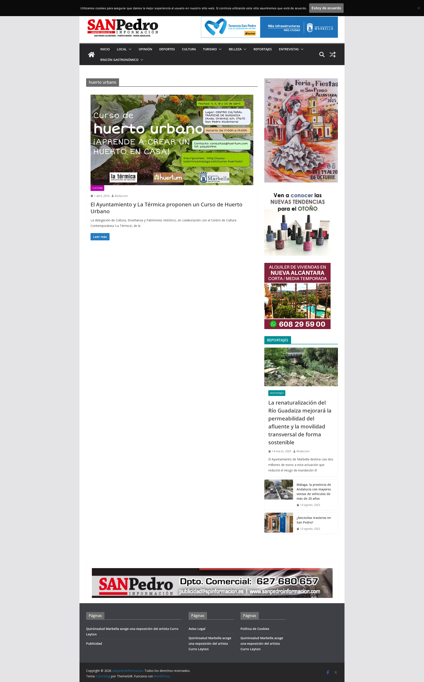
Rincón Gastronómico (119, 60)
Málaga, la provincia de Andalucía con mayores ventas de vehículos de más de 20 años (314, 491)
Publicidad (94, 643)
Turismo (210, 49)
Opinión (145, 49)
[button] (129, 49)
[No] (418, 8)
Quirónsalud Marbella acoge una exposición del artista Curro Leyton (210, 643)
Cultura (189, 49)
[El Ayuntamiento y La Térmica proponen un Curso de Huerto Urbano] (172, 140)
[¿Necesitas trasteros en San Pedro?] (278, 523)
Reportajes (263, 49)
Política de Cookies (254, 629)
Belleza (235, 49)
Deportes (167, 49)
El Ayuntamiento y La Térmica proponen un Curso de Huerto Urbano (166, 208)
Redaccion (121, 196)
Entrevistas (289, 49)
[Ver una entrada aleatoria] (332, 54)
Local (122, 49)
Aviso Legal (197, 629)
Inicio (105, 49)
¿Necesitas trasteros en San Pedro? (314, 520)
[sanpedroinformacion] (91, 54)
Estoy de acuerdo (326, 8)
